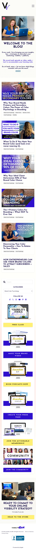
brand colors (18, 112)
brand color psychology (9, 112)
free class (18, 325)
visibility (14, 114)
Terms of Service (29, 531)
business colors (26, 112)
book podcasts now (17, 384)
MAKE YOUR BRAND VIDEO (18, 355)
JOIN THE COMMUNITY (17, 470)
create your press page (18, 416)
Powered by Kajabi (18, 547)
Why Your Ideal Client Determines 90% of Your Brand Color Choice (15, 178)
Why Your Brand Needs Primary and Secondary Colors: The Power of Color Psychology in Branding (16, 106)
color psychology (7, 114)
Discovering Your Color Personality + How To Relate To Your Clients (16, 246)
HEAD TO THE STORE (18, 517)
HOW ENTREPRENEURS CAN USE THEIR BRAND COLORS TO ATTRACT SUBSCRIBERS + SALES (17, 263)
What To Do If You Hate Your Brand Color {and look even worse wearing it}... (17, 144)
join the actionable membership (18, 442)
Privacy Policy (5, 533)
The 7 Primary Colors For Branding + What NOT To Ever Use (15, 212)
